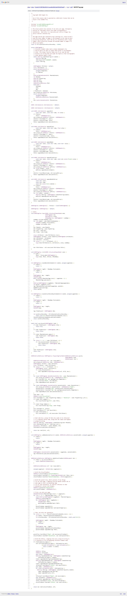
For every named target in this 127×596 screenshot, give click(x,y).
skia (28, 7)
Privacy (13, 593)
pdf (71, 7)
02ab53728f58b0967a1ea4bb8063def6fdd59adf (49, 7)
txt (121, 593)
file (57, 10)
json (124, 593)
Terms (17, 593)
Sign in (124, 2)
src (68, 7)
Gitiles (8, 593)
